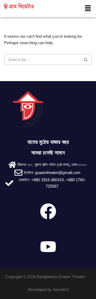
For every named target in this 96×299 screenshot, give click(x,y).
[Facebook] (48, 211)
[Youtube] (48, 246)
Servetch (61, 289)
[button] (87, 8)
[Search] (86, 59)
